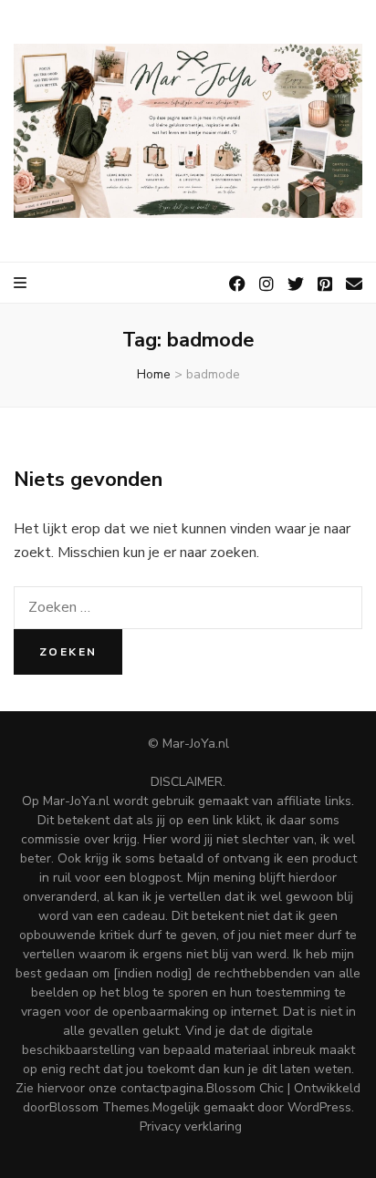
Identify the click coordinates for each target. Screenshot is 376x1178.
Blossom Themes (99, 1107)
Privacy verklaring (191, 1126)
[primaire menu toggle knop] (21, 283)
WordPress (319, 1107)
